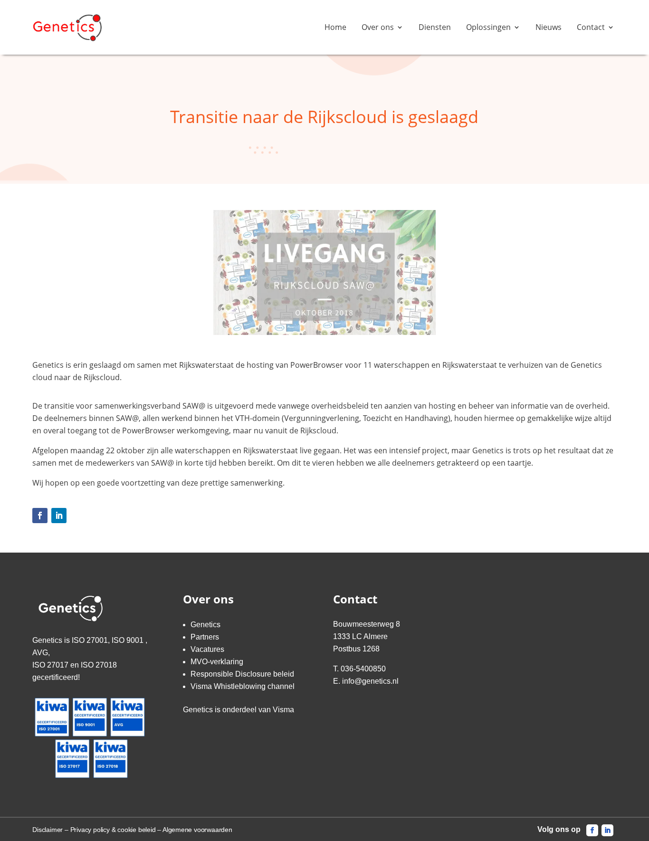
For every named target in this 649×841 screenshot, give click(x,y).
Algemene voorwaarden (197, 829)
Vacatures (207, 649)
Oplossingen (488, 27)
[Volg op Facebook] (40, 515)
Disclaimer (47, 829)
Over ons (378, 27)
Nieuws (548, 27)
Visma (283, 710)
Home (335, 27)
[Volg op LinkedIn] (59, 515)
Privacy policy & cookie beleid (113, 829)
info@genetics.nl (370, 681)
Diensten (435, 27)
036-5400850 (363, 669)
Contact (591, 27)
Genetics (205, 625)
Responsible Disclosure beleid (242, 674)
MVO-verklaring (217, 662)
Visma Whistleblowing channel (243, 686)
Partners (205, 637)
